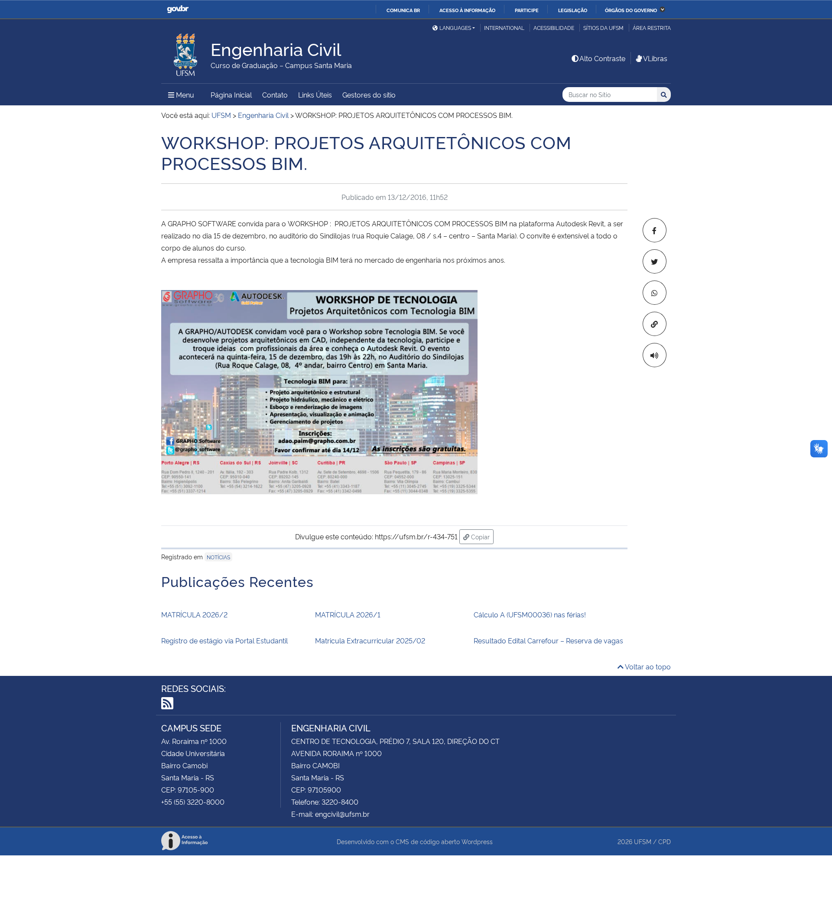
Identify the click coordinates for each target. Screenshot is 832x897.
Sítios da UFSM (603, 27)
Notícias (218, 557)
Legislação (572, 10)
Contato (275, 94)
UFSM (642, 841)
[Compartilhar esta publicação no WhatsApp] (654, 293)
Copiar (481, 536)
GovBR (177, 9)
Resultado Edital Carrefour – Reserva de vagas (548, 640)
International (504, 27)
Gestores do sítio (369, 94)
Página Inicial (231, 94)
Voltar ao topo (647, 666)
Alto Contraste (602, 58)
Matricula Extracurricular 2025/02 (370, 640)
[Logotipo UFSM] (186, 52)
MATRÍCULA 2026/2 (194, 614)
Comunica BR (403, 10)
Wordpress (477, 841)
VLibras (655, 58)
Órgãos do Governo (631, 10)
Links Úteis (315, 94)
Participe (527, 10)
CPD (664, 841)
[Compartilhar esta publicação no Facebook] (654, 230)
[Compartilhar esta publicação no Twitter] (654, 261)
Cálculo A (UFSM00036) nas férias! (530, 614)
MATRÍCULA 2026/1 (347, 614)
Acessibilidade (553, 27)
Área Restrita (652, 27)
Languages (455, 27)
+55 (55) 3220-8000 (192, 801)
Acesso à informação (467, 10)
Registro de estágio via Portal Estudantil (224, 640)
